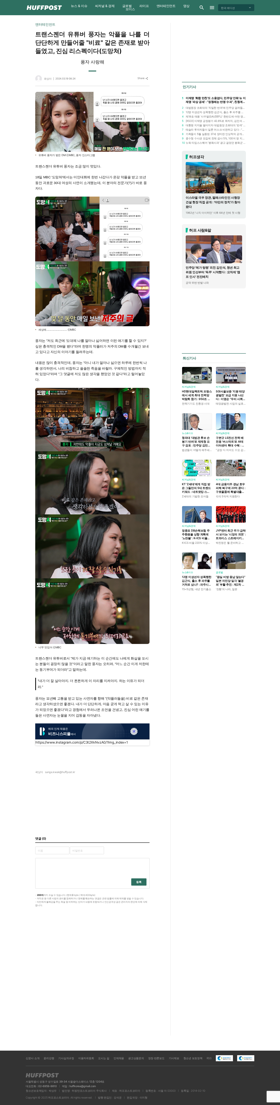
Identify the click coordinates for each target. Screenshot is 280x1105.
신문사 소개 (32, 1058)
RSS (209, 1058)
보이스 (130, 9)
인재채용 (119, 1058)
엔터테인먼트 (166, 6)
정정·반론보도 (156, 1058)
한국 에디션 (228, 7)
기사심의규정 (66, 1058)
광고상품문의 (136, 1058)
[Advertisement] (268, 80)
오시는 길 (103, 1058)
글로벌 (127, 6)
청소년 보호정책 (192, 1058)
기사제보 (174, 1058)
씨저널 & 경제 (105, 6)
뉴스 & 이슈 (79, 6)
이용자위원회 (86, 1058)
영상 (186, 6)
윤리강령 (49, 1058)
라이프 (144, 6)
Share (143, 78)
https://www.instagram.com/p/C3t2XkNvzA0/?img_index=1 (81, 742)
